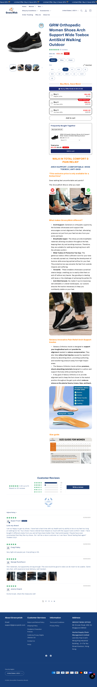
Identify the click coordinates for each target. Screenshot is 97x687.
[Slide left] (7, 68)
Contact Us (31, 641)
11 (74, 74)
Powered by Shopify (22, 680)
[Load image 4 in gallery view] (28, 67)
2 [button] (46, 601)
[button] (32, 6)
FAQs (29, 644)
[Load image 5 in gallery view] (36, 67)
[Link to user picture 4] (41, 576)
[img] (11, 518)
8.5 (79, 69)
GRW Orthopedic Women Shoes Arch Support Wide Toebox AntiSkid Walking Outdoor (75, 135)
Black (53, 60)
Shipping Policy (32, 625)
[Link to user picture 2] (21, 576)
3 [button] (49, 601)
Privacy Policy (54, 625)
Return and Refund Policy (35, 622)
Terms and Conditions (57, 622)
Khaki (71, 60)
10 (59, 74)
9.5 (52, 74)
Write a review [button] (78, 487)
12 (52, 78)
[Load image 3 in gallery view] (20, 67)
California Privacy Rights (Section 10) (35, 636)
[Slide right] (42, 68)
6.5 (53, 70)
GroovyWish (13, 680)
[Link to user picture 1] (11, 576)
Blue (61, 60)
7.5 (65, 69)
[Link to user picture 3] (31, 576)
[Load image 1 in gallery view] (13, 67)
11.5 (81, 74)
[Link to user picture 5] (52, 576)
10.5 (66, 74)
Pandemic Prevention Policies (34, 630)
